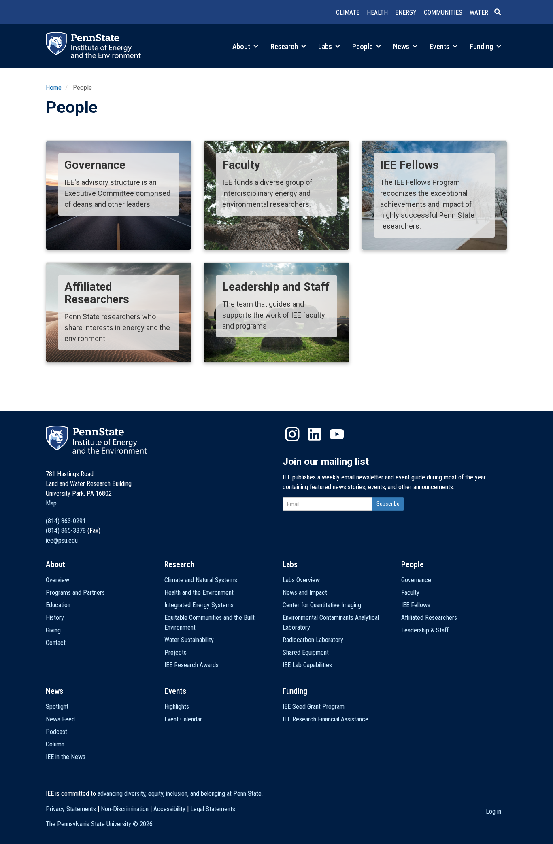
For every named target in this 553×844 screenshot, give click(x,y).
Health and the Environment (199, 592)
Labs (326, 46)
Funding (482, 46)
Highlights (176, 706)
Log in (493, 811)
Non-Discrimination (125, 809)
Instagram (292, 434)
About (242, 46)
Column (55, 744)
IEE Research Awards (191, 665)
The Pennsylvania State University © (99, 824)
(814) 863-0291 (66, 521)
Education (58, 605)
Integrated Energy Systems (199, 605)
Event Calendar (183, 719)
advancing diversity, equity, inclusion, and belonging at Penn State (180, 793)
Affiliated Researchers (429, 617)
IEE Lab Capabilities (307, 665)
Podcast (56, 732)
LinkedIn (314, 434)
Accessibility (169, 809)
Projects (175, 652)
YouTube (336, 434)
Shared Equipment (306, 652)
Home (54, 87)
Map (51, 503)
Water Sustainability (189, 640)
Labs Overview (301, 580)
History (55, 617)
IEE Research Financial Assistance (325, 719)
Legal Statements (212, 809)
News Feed (60, 719)
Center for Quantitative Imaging (322, 605)
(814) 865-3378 (66, 530)
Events (440, 46)
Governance (416, 580)
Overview (57, 580)
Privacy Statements (71, 809)
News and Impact (305, 592)
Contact (56, 643)
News (402, 46)
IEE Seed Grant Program (314, 706)
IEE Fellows (415, 605)
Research (285, 46)
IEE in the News (65, 757)
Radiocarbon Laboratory (313, 640)
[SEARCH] (500, 12)
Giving (53, 630)
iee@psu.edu (62, 540)
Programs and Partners (75, 592)
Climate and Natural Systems (200, 580)
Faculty (410, 592)
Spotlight (57, 706)
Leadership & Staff (425, 630)
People (363, 46)
